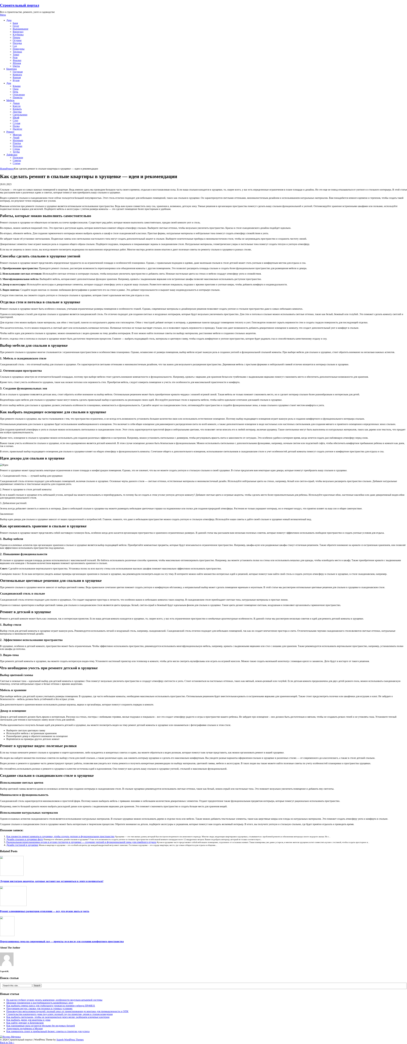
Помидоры (18, 49)
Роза (15, 57)
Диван (16, 103)
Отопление (19, 94)
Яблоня (17, 63)
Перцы (16, 37)
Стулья (16, 123)
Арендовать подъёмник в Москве (24, 1028)
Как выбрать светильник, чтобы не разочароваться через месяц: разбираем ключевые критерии (58, 1017)
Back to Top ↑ (7, 1042)
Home (3, 168)
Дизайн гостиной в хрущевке (22, 845)
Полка (16, 126)
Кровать (17, 109)
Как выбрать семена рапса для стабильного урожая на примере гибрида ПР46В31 (50, 1005)
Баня (15, 23)
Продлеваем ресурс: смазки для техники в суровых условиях (39, 1008)
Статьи (16, 163)
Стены (16, 149)
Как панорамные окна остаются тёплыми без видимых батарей (40, 1025)
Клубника (18, 34)
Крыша (17, 86)
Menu (3, 15)
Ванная (17, 77)
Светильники (20, 114)
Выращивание (20, 28)
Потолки (17, 146)
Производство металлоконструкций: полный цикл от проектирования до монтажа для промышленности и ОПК (67, 1011)
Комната (17, 74)
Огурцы (17, 40)
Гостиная (18, 71)
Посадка (17, 43)
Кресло (17, 106)
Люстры (17, 111)
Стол (15, 120)
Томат (16, 54)
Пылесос (17, 129)
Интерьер (18, 140)
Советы (17, 160)
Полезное (18, 157)
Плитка (17, 143)
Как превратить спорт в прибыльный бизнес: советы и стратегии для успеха (48, 1031)
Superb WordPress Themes (70, 1039)
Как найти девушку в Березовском (25, 1022)
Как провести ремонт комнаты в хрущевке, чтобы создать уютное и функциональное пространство (60, 836)
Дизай (16, 137)
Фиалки (17, 60)
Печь (15, 91)
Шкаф (16, 117)
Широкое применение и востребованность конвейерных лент (39, 1002)
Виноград (18, 31)
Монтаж (17, 134)
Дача (8, 20)
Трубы (16, 151)
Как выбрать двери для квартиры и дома (28, 1020)
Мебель (10, 100)
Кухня (16, 80)
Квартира (11, 69)
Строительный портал (19, 5)
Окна (15, 89)
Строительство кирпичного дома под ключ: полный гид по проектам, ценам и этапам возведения (59, 1014)
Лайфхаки (11, 154)
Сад (15, 46)
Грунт (16, 26)
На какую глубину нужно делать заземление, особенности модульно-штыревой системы (54, 1000)
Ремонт (10, 131)
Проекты (17, 97)
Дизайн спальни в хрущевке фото (24, 839)
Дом (8, 83)
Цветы (16, 66)
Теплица (17, 51)
